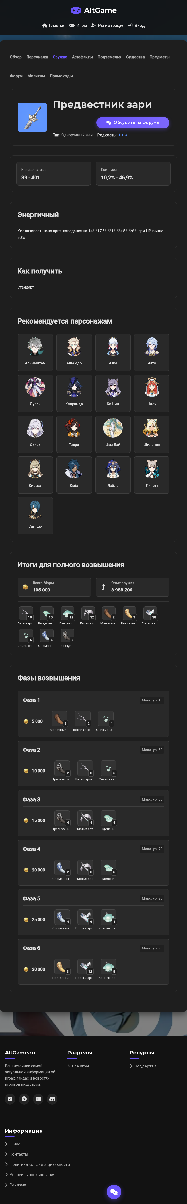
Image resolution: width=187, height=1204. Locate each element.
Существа (135, 57)
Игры (81, 25)
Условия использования (32, 1174)
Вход (140, 25)
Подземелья (109, 57)
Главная (57, 25)
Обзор (16, 57)
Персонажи (37, 57)
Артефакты (82, 57)
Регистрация (111, 25)
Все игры (80, 1066)
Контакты (19, 1154)
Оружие (60, 57)
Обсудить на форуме (136, 122)
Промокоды (61, 76)
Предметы (160, 57)
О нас (15, 1144)
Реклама (18, 1184)
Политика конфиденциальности (40, 1164)
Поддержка (145, 1066)
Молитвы (36, 76)
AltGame (100, 10)
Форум (16, 76)
